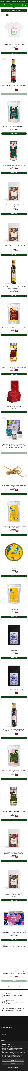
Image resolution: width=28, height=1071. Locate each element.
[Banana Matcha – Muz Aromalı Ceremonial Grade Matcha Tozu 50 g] (14, 593)
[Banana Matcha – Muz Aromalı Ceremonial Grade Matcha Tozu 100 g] (14, 511)
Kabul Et (13, 1060)
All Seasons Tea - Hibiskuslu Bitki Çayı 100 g (14, 126)
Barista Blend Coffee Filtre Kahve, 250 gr (14, 690)
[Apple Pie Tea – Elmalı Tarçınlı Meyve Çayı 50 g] (14, 352)
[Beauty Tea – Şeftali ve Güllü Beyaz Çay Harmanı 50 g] (14, 796)
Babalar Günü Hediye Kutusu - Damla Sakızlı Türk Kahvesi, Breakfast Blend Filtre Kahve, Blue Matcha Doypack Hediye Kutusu (14, 446)
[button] (2, 5)
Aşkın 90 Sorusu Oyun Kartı (14, 406)
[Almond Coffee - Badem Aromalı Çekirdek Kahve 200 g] (14, 190)
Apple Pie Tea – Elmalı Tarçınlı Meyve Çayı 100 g (14, 327)
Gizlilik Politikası (15, 1056)
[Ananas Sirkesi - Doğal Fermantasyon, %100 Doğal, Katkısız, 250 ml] (14, 272)
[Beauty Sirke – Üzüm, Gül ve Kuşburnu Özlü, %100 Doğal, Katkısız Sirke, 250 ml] (14, 714)
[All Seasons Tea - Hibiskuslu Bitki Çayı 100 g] (14, 111)
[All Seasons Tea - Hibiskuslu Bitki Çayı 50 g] (14, 151)
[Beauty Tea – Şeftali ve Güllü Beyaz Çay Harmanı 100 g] (14, 755)
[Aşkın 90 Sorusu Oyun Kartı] (14, 392)
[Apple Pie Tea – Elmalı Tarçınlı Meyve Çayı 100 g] (14, 313)
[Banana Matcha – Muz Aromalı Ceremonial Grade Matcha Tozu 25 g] (14, 552)
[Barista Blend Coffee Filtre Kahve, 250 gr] (14, 675)
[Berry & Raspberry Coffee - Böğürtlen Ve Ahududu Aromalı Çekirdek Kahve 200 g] (14, 837)
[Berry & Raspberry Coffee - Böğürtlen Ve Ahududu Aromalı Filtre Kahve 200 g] (14, 878)
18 (19, 986)
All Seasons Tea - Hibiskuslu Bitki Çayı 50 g (14, 165)
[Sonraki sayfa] (23, 986)
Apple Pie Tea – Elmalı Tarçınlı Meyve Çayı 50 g (14, 367)
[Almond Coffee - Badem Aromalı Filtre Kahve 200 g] (14, 231)
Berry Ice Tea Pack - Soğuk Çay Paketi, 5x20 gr (14, 932)
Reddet (13, 1064)
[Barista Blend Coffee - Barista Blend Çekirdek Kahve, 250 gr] (14, 634)
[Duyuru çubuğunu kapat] (26, 1)
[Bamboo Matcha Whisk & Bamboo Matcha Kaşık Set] (14, 470)
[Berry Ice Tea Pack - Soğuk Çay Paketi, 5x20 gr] (14, 918)
